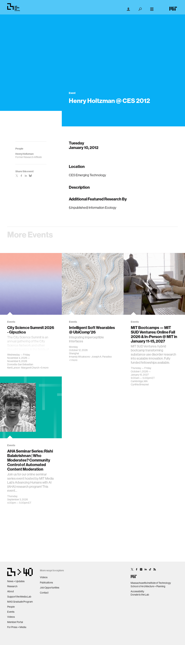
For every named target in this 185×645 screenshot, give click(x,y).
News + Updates (16, 581)
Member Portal (15, 622)
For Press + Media (16, 627)
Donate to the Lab (140, 594)
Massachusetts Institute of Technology (151, 583)
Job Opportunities (49, 587)
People (11, 606)
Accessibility (137, 591)
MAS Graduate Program (20, 601)
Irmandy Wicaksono (79, 356)
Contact (44, 592)
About (10, 591)
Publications (46, 582)
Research (12, 586)
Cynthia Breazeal (140, 384)
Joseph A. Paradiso (101, 356)
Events (10, 611)
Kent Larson (13, 367)
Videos (11, 616)
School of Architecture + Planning (148, 586)
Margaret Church (30, 367)
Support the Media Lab (19, 596)
